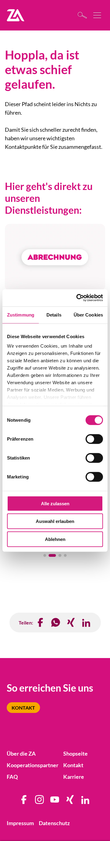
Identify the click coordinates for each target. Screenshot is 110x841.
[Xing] (70, 801)
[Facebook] (40, 622)
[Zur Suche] (83, 15)
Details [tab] (53, 314)
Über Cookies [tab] (88, 314)
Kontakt (23, 707)
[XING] (71, 622)
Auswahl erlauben (55, 521)
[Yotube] (55, 801)
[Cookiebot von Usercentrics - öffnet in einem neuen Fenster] (77, 298)
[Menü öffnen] (97, 15)
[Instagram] (40, 801)
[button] (44, 555)
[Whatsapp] (56, 622)
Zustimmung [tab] (20, 314)
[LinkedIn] (86, 622)
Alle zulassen (55, 503)
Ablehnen (55, 539)
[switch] (94, 439)
